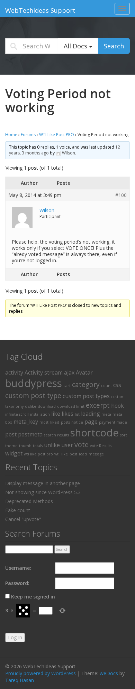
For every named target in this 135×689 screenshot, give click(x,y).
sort (123, 435)
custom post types (86, 396)
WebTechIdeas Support (40, 10)
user (67, 445)
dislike (30, 406)
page (91, 421)
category (86, 384)
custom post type (33, 395)
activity (14, 372)
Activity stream (44, 372)
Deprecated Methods (29, 501)
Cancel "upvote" (23, 519)
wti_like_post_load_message (79, 454)
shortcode (94, 433)
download (47, 406)
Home (11, 135)
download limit (70, 406)
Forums (28, 135)
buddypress (33, 383)
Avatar (84, 372)
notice (77, 422)
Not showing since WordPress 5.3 (43, 492)
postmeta (30, 434)
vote (81, 444)
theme (11, 445)
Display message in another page (42, 483)
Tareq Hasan (19, 680)
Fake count (17, 510)
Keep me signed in (33, 596)
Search (114, 46)
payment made (113, 422)
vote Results (100, 445)
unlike (52, 445)
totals (38, 445)
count (106, 385)
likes (67, 413)
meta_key (26, 421)
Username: (18, 568)
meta (106, 414)
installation (40, 414)
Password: (17, 583)
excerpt (98, 405)
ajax (69, 372)
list (77, 414)
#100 (121, 195)
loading (90, 413)
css (117, 385)
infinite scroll (17, 414)
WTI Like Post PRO (56, 135)
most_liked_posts (54, 422)
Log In (15, 637)
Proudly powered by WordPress (40, 673)
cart (67, 385)
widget (13, 453)
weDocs (109, 673)
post (11, 434)
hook (117, 405)
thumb (25, 445)
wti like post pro (38, 454)
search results (56, 435)
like (55, 413)
